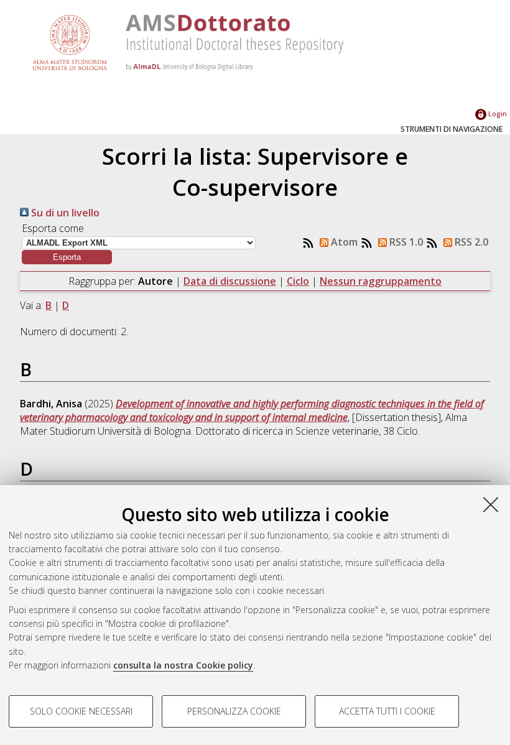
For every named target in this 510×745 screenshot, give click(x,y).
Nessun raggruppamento (381, 281)
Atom (343, 242)
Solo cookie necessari (81, 711)
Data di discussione (229, 281)
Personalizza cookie (234, 711)
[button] (67, 257)
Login (496, 113)
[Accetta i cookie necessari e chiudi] (491, 504)
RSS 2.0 (470, 242)
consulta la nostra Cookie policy (183, 665)
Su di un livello (64, 213)
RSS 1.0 (405, 242)
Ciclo (298, 281)
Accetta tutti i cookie (387, 711)
